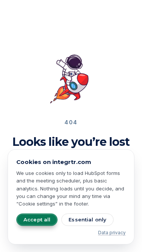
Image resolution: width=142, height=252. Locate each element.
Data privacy (112, 232)
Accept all (36, 219)
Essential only (87, 219)
